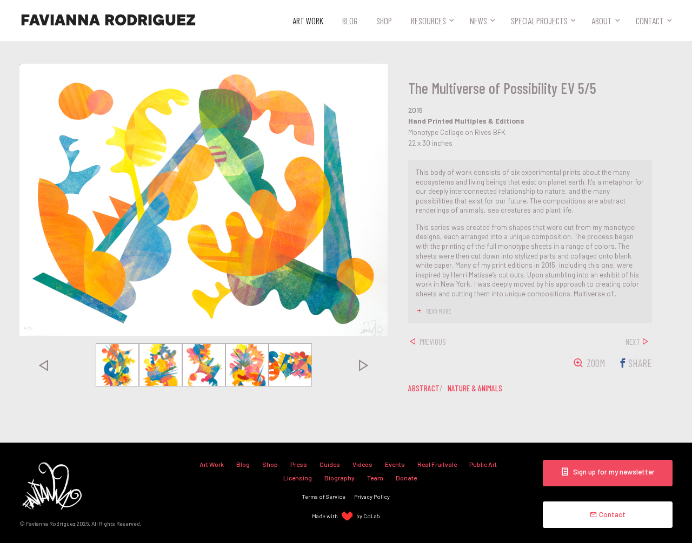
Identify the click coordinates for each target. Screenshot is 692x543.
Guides (330, 464)
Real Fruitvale (437, 464)
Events (395, 464)
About (601, 20)
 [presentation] (43, 365)
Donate (406, 477)
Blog (349, 20)
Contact (650, 20)
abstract (424, 388)
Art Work (307, 20)
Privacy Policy (372, 496)
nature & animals (475, 388)
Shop (384, 20)
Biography (339, 477)
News (478, 20)
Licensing (297, 477)
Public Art (483, 464)
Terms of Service (323, 496)
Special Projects (539, 20)
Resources (428, 20)
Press (298, 464)
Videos (362, 464)
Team (375, 477)
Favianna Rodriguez (108, 20)
